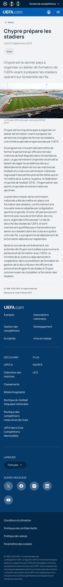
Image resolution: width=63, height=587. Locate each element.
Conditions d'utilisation (17, 520)
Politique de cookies (15, 536)
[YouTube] (8, 503)
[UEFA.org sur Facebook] (21, 489)
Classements (11, 384)
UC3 (35, 372)
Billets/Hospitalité (14, 392)
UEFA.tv (8, 364)
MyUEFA (37, 364)
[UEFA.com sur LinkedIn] (47, 489)
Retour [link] (11, 22)
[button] (56, 12)
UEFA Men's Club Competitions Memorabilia (13, 431)
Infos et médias (42, 338)
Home (13, 12)
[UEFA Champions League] (5, 3)
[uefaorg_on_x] (8, 489)
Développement (42, 326)
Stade (9, 51)
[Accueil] (14, 307)
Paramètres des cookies (18, 544)
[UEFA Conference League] (18, 3)
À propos (9, 314)
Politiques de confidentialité (20, 528)
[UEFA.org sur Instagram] (34, 489)
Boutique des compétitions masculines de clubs (16, 416)
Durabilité (10, 338)
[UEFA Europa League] (11, 3)
